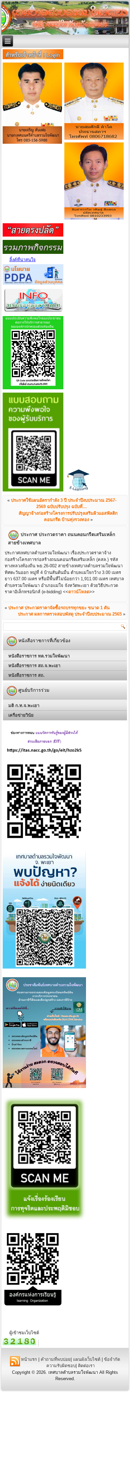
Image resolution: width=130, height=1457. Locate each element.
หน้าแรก (29, 1359)
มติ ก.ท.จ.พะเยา (23, 705)
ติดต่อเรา (86, 1365)
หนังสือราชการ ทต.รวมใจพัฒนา (39, 655)
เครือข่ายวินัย (21, 715)
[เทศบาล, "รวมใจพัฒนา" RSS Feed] (15, 1361)
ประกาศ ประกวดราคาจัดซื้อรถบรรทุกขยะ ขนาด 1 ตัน (59, 607)
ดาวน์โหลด (78, 591)
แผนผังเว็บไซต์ (86, 1359)
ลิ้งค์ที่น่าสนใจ (22, 259)
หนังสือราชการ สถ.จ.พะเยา (34, 665)
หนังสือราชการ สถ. (26, 675)
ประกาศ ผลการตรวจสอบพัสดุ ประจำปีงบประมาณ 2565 (70, 614)
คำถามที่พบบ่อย (56, 1359)
